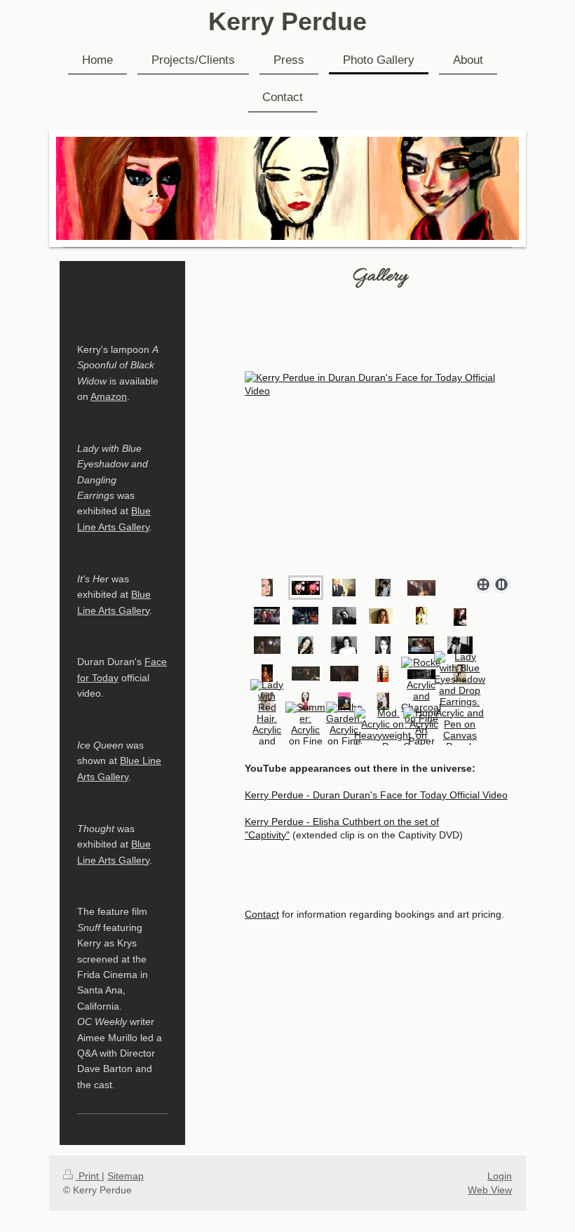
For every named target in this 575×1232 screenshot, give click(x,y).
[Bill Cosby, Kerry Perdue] (305, 615)
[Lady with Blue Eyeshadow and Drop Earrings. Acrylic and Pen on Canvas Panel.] (459, 701)
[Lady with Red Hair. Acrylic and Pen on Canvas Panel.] (267, 729)
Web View (490, 1190)
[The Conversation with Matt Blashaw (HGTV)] (421, 645)
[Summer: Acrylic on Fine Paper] (305, 730)
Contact (262, 914)
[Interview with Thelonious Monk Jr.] (460, 645)
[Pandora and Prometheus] (460, 617)
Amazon (108, 396)
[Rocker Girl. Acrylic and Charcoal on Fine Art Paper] (421, 701)
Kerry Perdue (287, 21)
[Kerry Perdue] (380, 470)
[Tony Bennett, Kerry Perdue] (344, 587)
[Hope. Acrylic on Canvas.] (421, 729)
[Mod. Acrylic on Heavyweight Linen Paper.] (382, 729)
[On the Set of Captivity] (421, 588)
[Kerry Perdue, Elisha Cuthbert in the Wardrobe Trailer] (383, 587)
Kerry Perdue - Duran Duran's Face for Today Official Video (376, 795)
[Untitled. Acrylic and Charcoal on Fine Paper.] (383, 701)
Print (89, 1175)
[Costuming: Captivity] (306, 674)
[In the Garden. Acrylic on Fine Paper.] (344, 730)
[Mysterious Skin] (267, 673)
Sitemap (125, 1175)
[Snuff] (267, 645)
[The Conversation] (267, 615)
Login (499, 1175)
